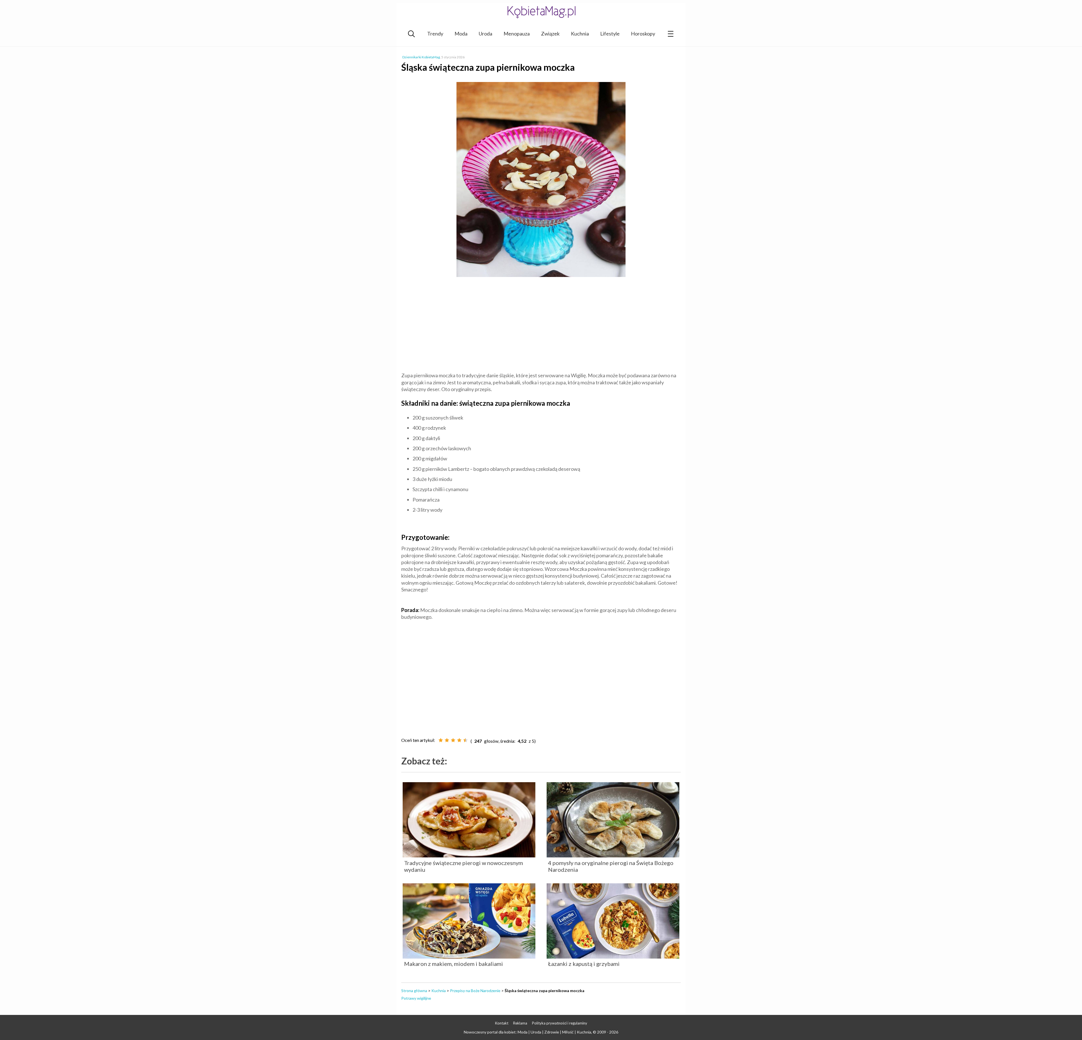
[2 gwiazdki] (447, 740)
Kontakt (501, 1023)
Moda (460, 33)
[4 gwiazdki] (459, 740)
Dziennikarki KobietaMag (421, 57)
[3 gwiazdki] (453, 740)
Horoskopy (643, 33)
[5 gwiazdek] (465, 740)
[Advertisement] (541, 325)
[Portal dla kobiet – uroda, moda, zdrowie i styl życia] (541, 12)
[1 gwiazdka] (441, 740)
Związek (550, 33)
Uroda (485, 33)
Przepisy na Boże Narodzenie (475, 990)
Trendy (435, 33)
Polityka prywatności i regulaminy (559, 1023)
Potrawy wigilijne (416, 998)
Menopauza (517, 33)
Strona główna (414, 990)
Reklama (520, 1023)
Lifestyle (610, 33)
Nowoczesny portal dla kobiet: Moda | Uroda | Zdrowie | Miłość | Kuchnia (527, 1032)
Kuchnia (580, 33)
